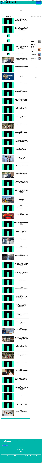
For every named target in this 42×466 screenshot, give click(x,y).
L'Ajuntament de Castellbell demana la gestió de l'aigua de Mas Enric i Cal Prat (21, 83)
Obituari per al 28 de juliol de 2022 (21, 247)
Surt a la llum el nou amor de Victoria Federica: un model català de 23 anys (21, 239)
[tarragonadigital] (24, 455)
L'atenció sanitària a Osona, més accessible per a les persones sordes (21, 297)
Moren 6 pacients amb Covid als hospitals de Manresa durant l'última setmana (21, 46)
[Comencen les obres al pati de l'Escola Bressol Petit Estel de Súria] (8, 93)
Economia (21, 131)
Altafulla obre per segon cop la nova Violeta (21, 395)
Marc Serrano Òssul (20, 30)
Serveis (40, 16)
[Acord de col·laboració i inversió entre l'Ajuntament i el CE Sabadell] (8, 150)
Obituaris (21, 246)
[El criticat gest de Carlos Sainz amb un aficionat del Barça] (8, 216)
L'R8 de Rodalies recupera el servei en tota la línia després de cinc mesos (34, 45)
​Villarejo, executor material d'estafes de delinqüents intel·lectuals (17, 35)
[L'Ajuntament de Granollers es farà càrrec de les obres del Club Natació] (8, 339)
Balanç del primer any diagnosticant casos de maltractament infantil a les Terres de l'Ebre (21, 158)
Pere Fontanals (20, 48)
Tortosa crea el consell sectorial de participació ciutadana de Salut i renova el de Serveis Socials (21, 20)
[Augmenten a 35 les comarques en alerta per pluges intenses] (8, 167)
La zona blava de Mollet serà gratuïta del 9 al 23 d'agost (21, 256)
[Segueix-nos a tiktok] (3, 443)
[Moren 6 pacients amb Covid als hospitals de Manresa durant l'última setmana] (8, 47)
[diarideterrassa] (16, 455)
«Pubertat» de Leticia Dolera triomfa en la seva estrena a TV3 (34, 54)
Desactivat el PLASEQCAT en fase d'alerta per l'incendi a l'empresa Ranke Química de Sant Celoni (21, 207)
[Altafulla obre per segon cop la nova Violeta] (8, 396)
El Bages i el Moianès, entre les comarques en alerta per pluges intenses (21, 117)
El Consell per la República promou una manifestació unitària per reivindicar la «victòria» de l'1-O (21, 412)
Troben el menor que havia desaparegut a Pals (21, 67)
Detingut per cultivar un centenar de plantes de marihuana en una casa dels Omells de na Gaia (21, 182)
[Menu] (1, 4)
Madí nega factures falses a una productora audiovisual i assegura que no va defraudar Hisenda (21, 59)
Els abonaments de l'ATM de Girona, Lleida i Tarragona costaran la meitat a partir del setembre (21, 133)
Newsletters (33, 0)
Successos (12, 4)
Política (16, 4)
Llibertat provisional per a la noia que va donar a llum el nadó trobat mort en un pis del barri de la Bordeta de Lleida (21, 404)
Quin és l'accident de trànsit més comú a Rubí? (21, 223)
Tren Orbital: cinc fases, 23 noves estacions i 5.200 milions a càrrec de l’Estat (33, 50)
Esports (21, 213)
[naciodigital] (4, 455)
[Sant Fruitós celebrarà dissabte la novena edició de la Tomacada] (8, 109)
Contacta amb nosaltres (5, 445)
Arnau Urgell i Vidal (33, 52)
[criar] (37, 455)
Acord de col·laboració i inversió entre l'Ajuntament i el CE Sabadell (21, 149)
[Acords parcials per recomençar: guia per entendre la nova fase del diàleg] (8, 126)
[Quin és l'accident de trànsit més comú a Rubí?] (8, 224)
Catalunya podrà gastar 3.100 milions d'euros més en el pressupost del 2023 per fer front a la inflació (21, 371)
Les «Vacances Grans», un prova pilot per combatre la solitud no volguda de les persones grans (21, 387)
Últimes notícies (5, 4)
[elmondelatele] (32, 455)
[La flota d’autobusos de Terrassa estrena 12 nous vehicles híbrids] (8, 232)
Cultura (18, 4)
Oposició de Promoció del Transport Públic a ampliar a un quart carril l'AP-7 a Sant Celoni (21, 28)
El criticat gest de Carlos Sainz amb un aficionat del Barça (21, 215)
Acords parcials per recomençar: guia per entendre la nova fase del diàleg (21, 124)
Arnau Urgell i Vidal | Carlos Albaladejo (34, 42)
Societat (9, 4)
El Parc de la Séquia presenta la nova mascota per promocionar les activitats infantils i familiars (21, 313)
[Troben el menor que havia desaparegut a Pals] (8, 68)
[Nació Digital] (7, 3)
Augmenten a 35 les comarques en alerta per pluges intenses (21, 165)
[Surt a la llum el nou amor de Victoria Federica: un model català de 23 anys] (8, 240)
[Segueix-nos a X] (2, 443)
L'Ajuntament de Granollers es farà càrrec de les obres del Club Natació (21, 338)
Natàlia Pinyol (32, 47)
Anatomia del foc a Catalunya (33, 41)
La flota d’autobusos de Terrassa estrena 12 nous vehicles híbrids (21, 231)
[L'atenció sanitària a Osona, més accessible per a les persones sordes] (8, 298)
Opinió (38, 16)
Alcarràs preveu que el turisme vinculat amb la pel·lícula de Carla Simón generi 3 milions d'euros (21, 190)
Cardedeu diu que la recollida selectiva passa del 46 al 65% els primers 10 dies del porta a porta (21, 199)
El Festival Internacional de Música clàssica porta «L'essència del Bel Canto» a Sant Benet (21, 100)
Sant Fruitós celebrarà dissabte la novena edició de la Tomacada (21, 108)
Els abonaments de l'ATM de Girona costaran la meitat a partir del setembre (21, 272)
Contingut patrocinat (34, 16)
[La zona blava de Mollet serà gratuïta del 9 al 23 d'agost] (8, 257)
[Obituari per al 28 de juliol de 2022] (8, 249)
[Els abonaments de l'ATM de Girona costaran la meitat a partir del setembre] (8, 273)
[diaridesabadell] (10, 455)
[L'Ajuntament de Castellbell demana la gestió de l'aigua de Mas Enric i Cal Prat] (8, 85)
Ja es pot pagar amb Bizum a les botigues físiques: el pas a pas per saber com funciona (33, 59)
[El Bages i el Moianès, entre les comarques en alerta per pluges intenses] (8, 117)
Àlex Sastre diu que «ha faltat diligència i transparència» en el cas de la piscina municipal (21, 330)
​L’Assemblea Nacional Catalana (17, 53)
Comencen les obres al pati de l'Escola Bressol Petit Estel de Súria (21, 92)
